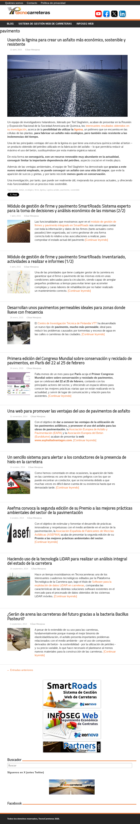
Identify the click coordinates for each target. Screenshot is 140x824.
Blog (10, 24)
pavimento (64, 190)
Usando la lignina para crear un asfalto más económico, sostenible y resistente (66, 42)
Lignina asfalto (53, 190)
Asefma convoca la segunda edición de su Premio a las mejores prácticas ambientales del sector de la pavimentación (69, 510)
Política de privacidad (53, 2)
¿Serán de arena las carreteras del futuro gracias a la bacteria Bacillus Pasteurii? (67, 616)
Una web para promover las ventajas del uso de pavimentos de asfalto (68, 411)
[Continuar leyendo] (96, 239)
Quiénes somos (14, 2)
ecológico (29, 190)
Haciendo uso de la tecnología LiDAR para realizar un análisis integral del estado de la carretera (67, 561)
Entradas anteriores (20, 670)
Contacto (32, 2)
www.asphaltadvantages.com (53, 440)
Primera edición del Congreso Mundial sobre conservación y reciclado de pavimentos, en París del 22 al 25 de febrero (69, 360)
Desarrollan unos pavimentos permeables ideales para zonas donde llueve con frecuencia (66, 309)
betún (21, 190)
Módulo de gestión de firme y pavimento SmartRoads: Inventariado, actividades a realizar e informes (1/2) (66, 259)
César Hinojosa (32, 50)
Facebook (14, 803)
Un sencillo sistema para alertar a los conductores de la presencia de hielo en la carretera (66, 459)
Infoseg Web (85, 24)
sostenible (75, 190)
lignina (78, 129)
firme (37, 190)
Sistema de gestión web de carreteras (45, 24)
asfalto (15, 190)
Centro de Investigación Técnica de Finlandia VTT (67, 323)
